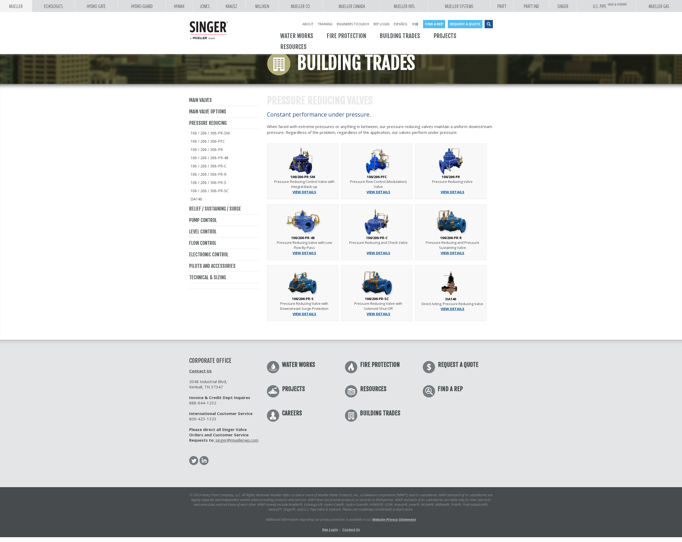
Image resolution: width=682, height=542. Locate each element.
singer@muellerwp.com (236, 440)
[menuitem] (224, 286)
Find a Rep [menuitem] (434, 24)
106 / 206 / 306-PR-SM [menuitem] (210, 133)
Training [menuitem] (325, 24)
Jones (205, 6)
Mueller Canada (352, 6)
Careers (292, 413)
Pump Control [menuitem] (203, 220)
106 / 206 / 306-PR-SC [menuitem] (209, 190)
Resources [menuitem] (293, 46)
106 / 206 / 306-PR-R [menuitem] (208, 174)
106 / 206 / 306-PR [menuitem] (206, 149)
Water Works (298, 364)
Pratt (501, 6)
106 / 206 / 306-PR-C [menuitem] (208, 166)
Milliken (262, 6)
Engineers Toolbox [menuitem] (353, 24)
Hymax (179, 6)
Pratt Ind (531, 6)
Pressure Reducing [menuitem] (208, 123)
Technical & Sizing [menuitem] (207, 277)
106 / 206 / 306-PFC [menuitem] (207, 141)
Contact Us (200, 370)
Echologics (53, 6)
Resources (373, 388)
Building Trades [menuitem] (400, 35)
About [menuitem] (308, 24)
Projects (293, 388)
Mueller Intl (404, 6)
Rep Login (330, 529)
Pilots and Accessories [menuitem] (212, 266)
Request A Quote (458, 364)
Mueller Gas (659, 6)
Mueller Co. (301, 6)
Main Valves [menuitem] (200, 100)
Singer (562, 6)
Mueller (16, 6)
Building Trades (380, 413)
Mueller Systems (459, 6)
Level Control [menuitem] (203, 232)
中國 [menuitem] (415, 24)
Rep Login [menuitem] (381, 24)
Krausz (231, 6)
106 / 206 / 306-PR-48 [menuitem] (209, 157)
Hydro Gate (96, 6)
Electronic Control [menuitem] (208, 254)
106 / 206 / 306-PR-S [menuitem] (208, 182)
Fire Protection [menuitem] (346, 35)
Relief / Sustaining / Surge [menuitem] (215, 209)
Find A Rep (450, 388)
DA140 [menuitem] (196, 199)
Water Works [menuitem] (296, 35)
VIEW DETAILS (304, 192)
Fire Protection (380, 364)
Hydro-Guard (142, 6)
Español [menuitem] (401, 24)
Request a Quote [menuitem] (465, 24)
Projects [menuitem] (444, 35)
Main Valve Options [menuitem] (207, 111)
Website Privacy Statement (394, 519)
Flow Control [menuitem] (202, 243)
